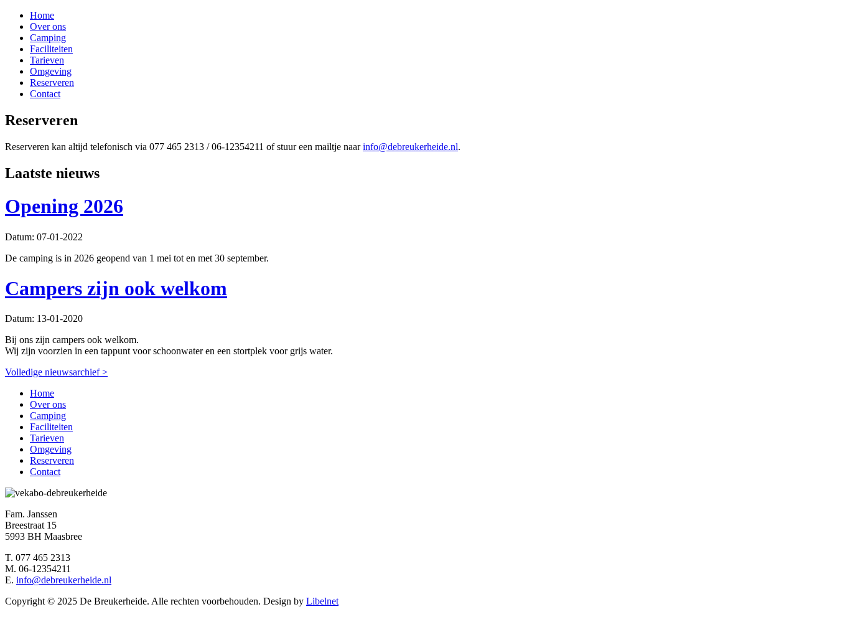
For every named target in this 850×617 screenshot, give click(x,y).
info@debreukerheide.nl (410, 146)
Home (42, 15)
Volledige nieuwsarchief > (56, 372)
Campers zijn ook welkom (116, 288)
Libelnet (322, 601)
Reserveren (52, 82)
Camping (48, 37)
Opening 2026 (64, 206)
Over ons (48, 26)
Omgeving (51, 71)
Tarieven (47, 60)
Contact (45, 93)
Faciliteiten (51, 49)
